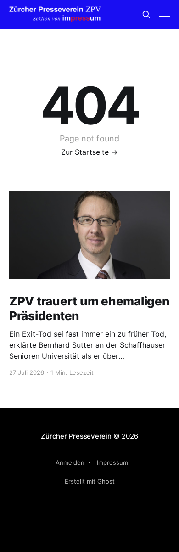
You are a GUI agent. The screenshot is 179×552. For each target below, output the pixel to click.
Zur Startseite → (89, 152)
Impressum (112, 462)
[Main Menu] (164, 15)
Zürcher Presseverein (76, 436)
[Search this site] (146, 14)
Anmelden (70, 462)
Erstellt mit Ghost (90, 481)
